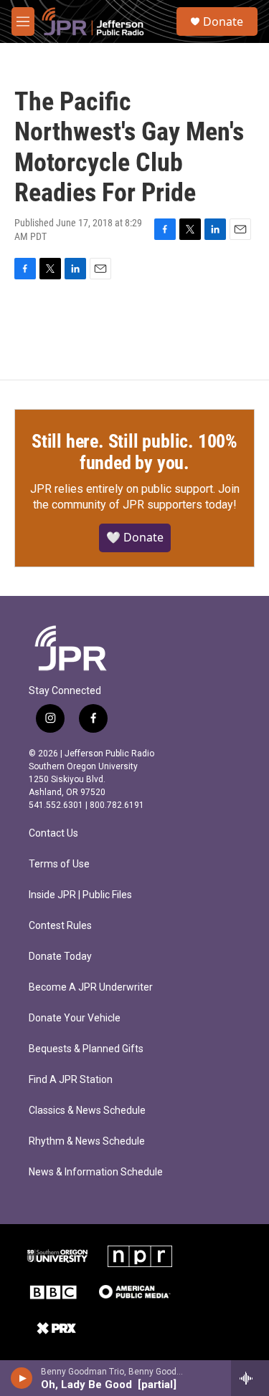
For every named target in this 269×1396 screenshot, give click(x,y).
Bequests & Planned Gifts (86, 1049)
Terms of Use (59, 864)
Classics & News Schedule (87, 1110)
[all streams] (250, 1378)
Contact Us (53, 833)
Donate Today (60, 956)
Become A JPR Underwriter (91, 987)
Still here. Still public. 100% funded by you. (134, 451)
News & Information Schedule (96, 1172)
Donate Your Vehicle (75, 1018)
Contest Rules (60, 925)
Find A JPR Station (71, 1079)
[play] (22, 1378)
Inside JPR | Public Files (80, 895)
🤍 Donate (135, 537)
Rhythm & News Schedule (87, 1141)
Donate (223, 21)
